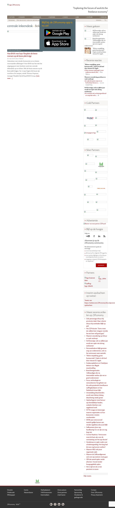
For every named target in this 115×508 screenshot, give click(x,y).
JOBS (77, 17)
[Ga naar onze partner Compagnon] (90, 134)
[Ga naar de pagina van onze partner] (37, 481)
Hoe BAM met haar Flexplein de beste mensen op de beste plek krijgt (22, 54)
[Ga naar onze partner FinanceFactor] (101, 110)
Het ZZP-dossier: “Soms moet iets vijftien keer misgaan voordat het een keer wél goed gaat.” (97, 331)
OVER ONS (104, 17)
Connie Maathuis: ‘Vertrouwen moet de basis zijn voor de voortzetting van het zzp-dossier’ (97, 437)
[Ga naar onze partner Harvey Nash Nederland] (90, 141)
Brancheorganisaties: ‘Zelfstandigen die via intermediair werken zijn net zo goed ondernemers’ (95, 42)
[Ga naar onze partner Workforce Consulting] (101, 165)
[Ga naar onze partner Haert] (90, 181)
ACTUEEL (12, 17)
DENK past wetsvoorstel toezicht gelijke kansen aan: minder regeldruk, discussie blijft (96, 422)
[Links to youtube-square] (88, 237)
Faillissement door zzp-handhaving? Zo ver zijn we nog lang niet (96, 429)
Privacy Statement (97, 495)
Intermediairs (45, 495)
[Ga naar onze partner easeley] (101, 157)
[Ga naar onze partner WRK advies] (101, 212)
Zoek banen (61, 495)
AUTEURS (89, 17)
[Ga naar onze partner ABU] (101, 196)
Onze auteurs (62, 490)
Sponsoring (78, 492)
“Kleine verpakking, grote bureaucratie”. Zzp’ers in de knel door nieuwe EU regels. (99, 51)
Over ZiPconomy (96, 492)
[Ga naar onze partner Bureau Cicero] (90, 204)
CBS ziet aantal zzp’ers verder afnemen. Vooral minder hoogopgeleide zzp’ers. (95, 461)
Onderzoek (11, 492)
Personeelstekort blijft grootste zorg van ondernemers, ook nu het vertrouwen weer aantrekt (96, 350)
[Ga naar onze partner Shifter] (90, 173)
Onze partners (62, 492)
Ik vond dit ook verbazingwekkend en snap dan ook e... (95, 94)
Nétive (21, 59)
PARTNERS (52, 17)
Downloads (37, 17)
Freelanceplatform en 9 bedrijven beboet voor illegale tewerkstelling (97, 365)
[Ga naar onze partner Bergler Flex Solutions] (90, 212)
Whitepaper (11, 495)
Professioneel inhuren (14, 50)
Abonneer (101, 265)
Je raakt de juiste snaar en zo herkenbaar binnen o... (94, 83)
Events (26, 490)
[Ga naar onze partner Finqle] (90, 110)
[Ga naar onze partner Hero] (101, 141)
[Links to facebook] (94, 237)
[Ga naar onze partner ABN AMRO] (101, 173)
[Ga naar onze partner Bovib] (101, 126)
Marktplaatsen (45, 490)
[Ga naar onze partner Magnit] (90, 126)
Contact (93, 490)
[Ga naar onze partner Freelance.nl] (101, 188)
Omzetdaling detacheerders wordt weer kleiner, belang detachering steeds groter (95, 395)
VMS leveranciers (46, 492)
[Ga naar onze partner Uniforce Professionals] (101, 204)
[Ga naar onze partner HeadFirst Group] (101, 134)
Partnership (78, 490)
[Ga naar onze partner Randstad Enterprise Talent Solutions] (90, 157)
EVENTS (65, 17)
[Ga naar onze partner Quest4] (90, 165)
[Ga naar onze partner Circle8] (90, 118)
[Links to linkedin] (99, 237)
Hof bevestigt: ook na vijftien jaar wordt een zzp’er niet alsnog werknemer (99, 33)
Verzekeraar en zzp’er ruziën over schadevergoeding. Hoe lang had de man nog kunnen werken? (97, 444)
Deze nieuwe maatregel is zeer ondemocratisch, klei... (94, 72)
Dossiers (22, 17)
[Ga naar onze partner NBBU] (90, 196)
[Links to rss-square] (104, 237)
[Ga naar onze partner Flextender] (101, 118)
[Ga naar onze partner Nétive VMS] (90, 188)
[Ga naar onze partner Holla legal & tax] (101, 181)
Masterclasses (28, 492)
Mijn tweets (87, 476)
